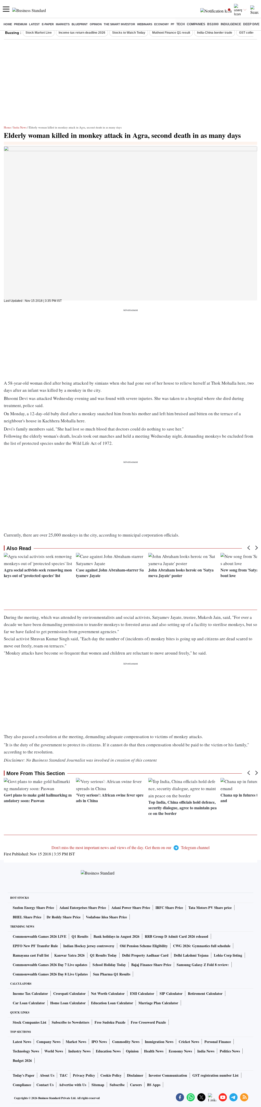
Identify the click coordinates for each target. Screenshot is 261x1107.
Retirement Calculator (205, 993)
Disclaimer (135, 1075)
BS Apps (153, 1084)
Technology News (26, 1051)
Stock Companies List (29, 1022)
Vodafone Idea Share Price (106, 917)
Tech (180, 24)
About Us (47, 1075)
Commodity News (125, 1041)
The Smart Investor (119, 24)
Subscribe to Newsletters (70, 1022)
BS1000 (213, 24)
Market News (76, 1041)
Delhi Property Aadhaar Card (145, 955)
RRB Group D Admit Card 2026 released (176, 936)
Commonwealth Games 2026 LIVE (39, 936)
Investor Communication (168, 1075)
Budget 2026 (22, 1060)
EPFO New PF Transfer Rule (35, 945)
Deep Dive (251, 24)
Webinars (144, 24)
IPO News (99, 1041)
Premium (20, 24)
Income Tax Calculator (30, 993)
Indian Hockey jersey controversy (88, 945)
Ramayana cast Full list (31, 955)
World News (53, 1051)
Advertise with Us (72, 1084)
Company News (48, 1041)
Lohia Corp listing (228, 955)
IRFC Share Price (169, 907)
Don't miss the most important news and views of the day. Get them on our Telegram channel (130, 847)
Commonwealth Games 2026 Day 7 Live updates (50, 964)
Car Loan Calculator (29, 1003)
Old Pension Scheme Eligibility (144, 945)
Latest (34, 24)
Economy (161, 24)
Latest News (22, 1041)
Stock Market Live (38, 32)
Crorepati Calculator (69, 993)
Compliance (22, 1084)
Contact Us (45, 1084)
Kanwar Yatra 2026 (69, 955)
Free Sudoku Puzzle (110, 1022)
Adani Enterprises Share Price (82, 907)
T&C (64, 1075)
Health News (153, 1051)
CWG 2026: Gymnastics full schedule (201, 945)
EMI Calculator (142, 993)
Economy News (180, 1051)
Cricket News (189, 1041)
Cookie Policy (111, 1075)
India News (20, 127)
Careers (136, 1084)
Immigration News (159, 1041)
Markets (63, 24)
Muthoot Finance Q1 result (171, 32)
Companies (196, 24)
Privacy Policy (84, 1075)
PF (172, 24)
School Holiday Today (109, 964)
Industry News (79, 1051)
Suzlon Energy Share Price (33, 907)
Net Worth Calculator (108, 993)
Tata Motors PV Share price (210, 907)
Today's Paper (23, 1075)
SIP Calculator (171, 993)
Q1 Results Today (103, 955)
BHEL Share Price (27, 917)
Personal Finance (217, 1041)
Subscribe (117, 1084)
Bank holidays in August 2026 (116, 936)
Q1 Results (80, 936)
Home (8, 24)
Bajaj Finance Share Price (151, 964)
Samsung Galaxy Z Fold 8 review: (203, 964)
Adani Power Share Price (130, 907)
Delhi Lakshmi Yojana (191, 955)
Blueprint (80, 24)
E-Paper (48, 24)
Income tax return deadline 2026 (82, 32)
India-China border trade (214, 32)
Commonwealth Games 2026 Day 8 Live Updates (50, 974)
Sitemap (98, 1084)
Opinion (96, 24)
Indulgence (231, 24)
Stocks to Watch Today (128, 32)
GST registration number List (215, 1075)
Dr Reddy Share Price (64, 917)
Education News (108, 1051)
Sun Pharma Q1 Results (111, 974)
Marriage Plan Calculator (158, 1003)
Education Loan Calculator (112, 1003)
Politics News (230, 1051)
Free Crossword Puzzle (148, 1022)
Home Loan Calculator (68, 1003)
